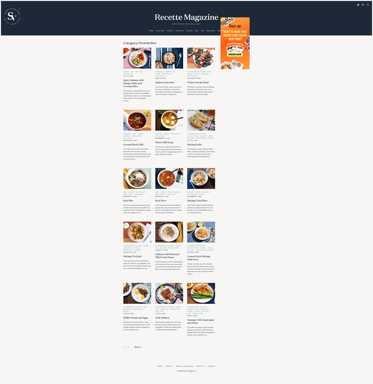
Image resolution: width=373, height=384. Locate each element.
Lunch (157, 74)
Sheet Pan (159, 311)
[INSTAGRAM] (363, 5)
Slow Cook (160, 76)
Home (151, 31)
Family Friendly (173, 192)
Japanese (127, 248)
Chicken (189, 31)
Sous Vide (180, 31)
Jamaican (164, 309)
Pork (189, 313)
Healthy (170, 31)
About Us (201, 366)
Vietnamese (139, 194)
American (159, 72)
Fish (202, 31)
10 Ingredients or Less (196, 72)
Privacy (169, 366)
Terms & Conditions (184, 366)
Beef (196, 31)
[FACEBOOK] (358, 5)
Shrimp (210, 138)
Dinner (126, 72)
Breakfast (211, 31)
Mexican (126, 136)
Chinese (190, 192)
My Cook (139, 72)
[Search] (368, 4)
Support (211, 366)
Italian (210, 248)
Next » (138, 347)
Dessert (221, 31)
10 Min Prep (160, 31)
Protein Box (128, 74)
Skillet (126, 311)
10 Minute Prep (193, 136)
